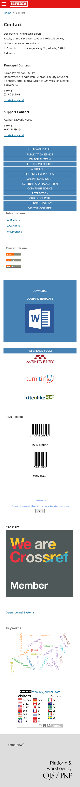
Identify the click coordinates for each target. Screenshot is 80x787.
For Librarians (14, 231)
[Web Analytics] (25, 692)
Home (7, 13)
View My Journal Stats (46, 692)
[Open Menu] (4, 4)
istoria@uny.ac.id (14, 100)
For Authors (13, 226)
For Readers (13, 220)
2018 (40, 510)
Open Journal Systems (20, 612)
